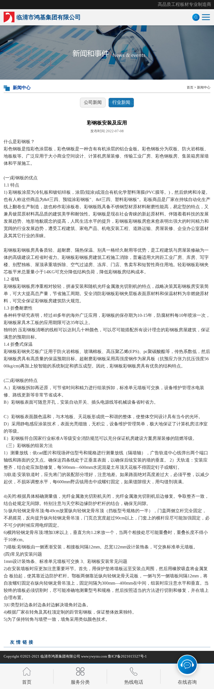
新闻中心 (203, 87)
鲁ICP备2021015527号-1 (127, 656)
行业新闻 (121, 102)
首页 (190, 87)
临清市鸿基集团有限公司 (60, 656)
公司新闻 (93, 102)
